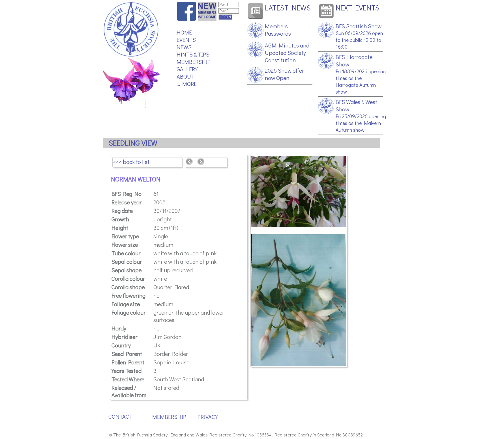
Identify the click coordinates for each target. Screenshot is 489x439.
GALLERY (187, 69)
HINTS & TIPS (193, 54)
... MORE (187, 83)
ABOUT (185, 76)
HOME (184, 32)
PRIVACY (208, 416)
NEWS (184, 47)
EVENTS (186, 39)
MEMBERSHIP (194, 61)
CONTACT (120, 416)
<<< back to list (131, 161)
